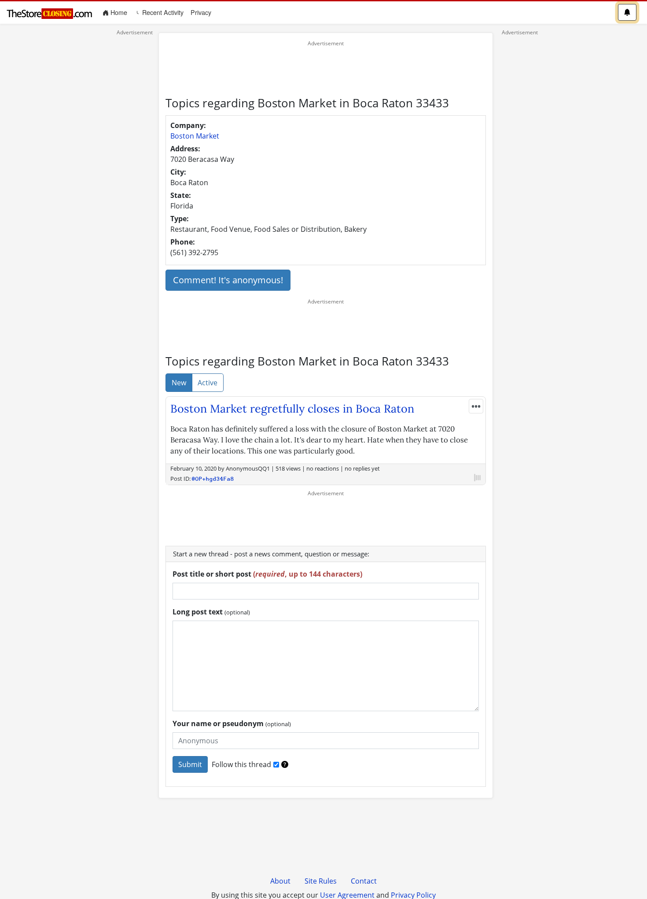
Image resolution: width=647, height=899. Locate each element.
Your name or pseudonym (232, 723)
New (179, 382)
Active (207, 382)
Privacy (201, 12)
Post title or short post (267, 574)
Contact (364, 881)
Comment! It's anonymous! (228, 280)
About (280, 881)
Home (120, 12)
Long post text (211, 612)
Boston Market (194, 136)
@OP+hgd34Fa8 (213, 478)
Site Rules (321, 881)
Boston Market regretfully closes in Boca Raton (292, 409)
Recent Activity (162, 12)
